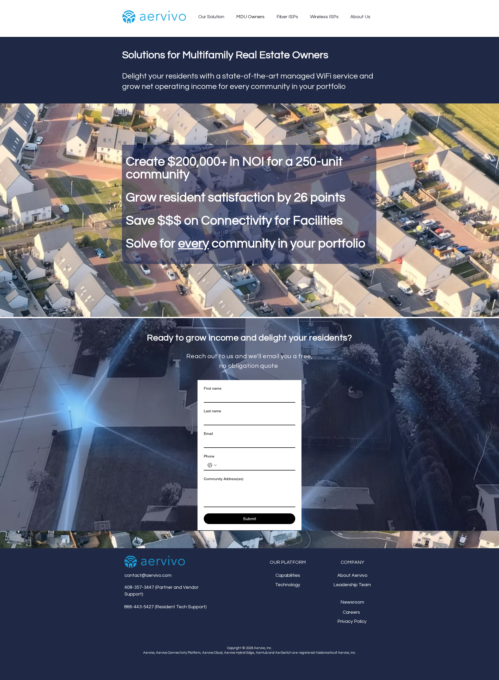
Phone (209, 456)
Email (208, 433)
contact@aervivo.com (148, 575)
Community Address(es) (224, 479)
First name (212, 388)
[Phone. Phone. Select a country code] (212, 465)
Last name (212, 411)
